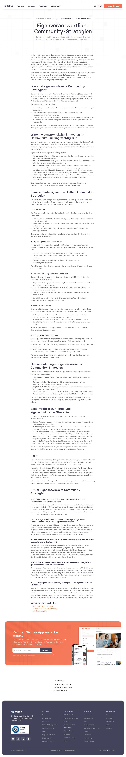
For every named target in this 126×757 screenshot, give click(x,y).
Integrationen (46, 738)
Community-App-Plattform (43, 606)
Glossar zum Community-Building (45, 609)
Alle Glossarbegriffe (40, 611)
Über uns (109, 715)
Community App (69, 725)
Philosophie (110, 721)
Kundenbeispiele (89, 725)
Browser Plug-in (47, 741)
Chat (43, 731)
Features (45, 715)
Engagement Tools (48, 735)
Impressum (53, 750)
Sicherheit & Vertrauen (92, 728)
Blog (85, 721)
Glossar (86, 731)
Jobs (108, 725)
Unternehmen (68, 731)
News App (67, 721)
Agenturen (67, 734)
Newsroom (110, 718)
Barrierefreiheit (69, 750)
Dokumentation (89, 715)
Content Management (49, 725)
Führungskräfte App (71, 718)
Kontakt (109, 728)
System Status (89, 741)
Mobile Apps (46, 718)
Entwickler (87, 735)
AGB (60, 750)
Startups (67, 741)
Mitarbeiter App (69, 715)
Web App (45, 721)
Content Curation (48, 728)
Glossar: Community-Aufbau (63, 687)
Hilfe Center (88, 738)
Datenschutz (88, 718)
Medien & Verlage (70, 737)
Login (100, 6)
